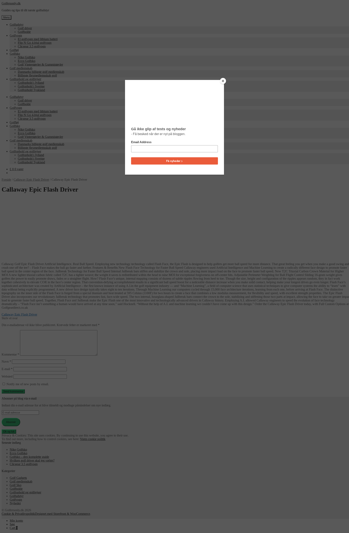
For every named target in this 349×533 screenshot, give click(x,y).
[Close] (223, 81)
